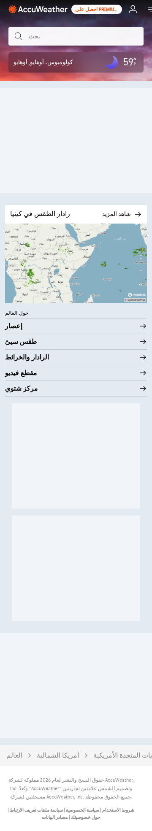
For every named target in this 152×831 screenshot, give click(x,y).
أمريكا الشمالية (58, 756)
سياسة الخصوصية (82, 810)
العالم (14, 756)
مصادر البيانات (55, 817)
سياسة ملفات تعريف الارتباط (36, 810)
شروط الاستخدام (117, 810)
